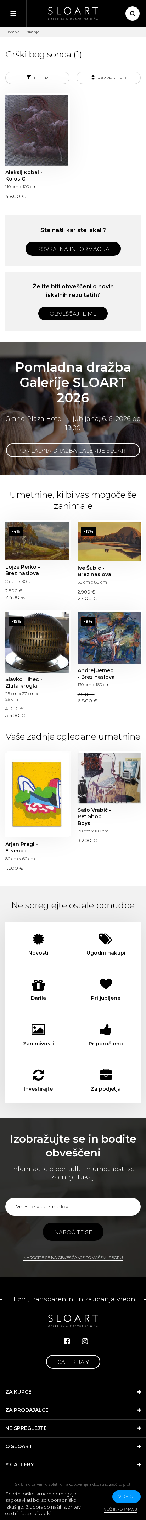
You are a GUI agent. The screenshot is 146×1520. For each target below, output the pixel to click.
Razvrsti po (111, 77)
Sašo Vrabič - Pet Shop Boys (109, 778)
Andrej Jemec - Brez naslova (109, 638)
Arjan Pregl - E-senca (37, 795)
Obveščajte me (73, 313)
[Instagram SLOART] (85, 1341)
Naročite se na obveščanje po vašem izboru (73, 1257)
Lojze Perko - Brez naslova (37, 541)
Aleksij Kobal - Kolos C (36, 130)
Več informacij (120, 1509)
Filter (40, 77)
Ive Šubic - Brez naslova (109, 541)
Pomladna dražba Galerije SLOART (73, 450)
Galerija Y (73, 1362)
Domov (12, 32)
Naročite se (73, 1232)
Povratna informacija (73, 249)
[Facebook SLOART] (67, 1341)
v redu (126, 1496)
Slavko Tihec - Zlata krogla (37, 642)
